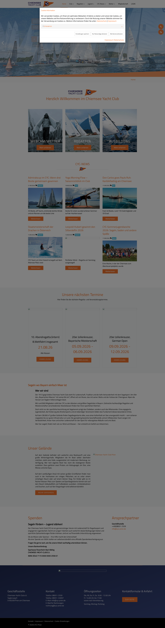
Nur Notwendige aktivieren (99, 34)
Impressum (112, 21)
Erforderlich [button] (48, 26)
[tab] (82, 26)
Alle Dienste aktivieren (116, 34)
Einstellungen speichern (82, 34)
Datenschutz (102, 21)
